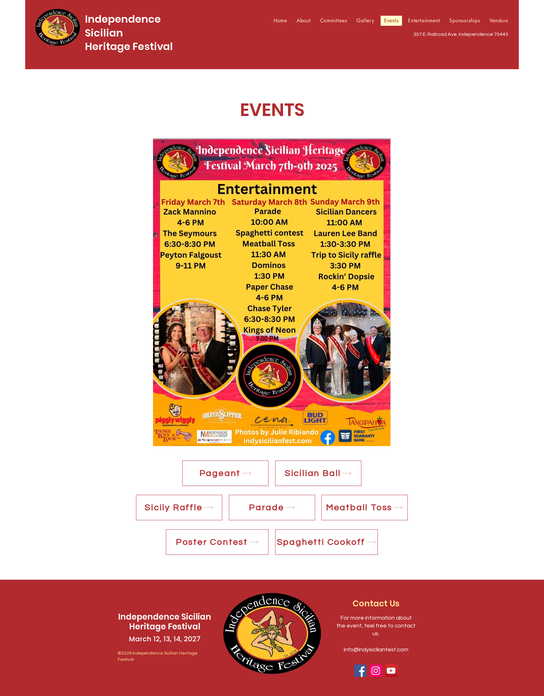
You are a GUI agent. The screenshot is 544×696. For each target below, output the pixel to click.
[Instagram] (376, 671)
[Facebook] (360, 671)
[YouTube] (391, 671)
